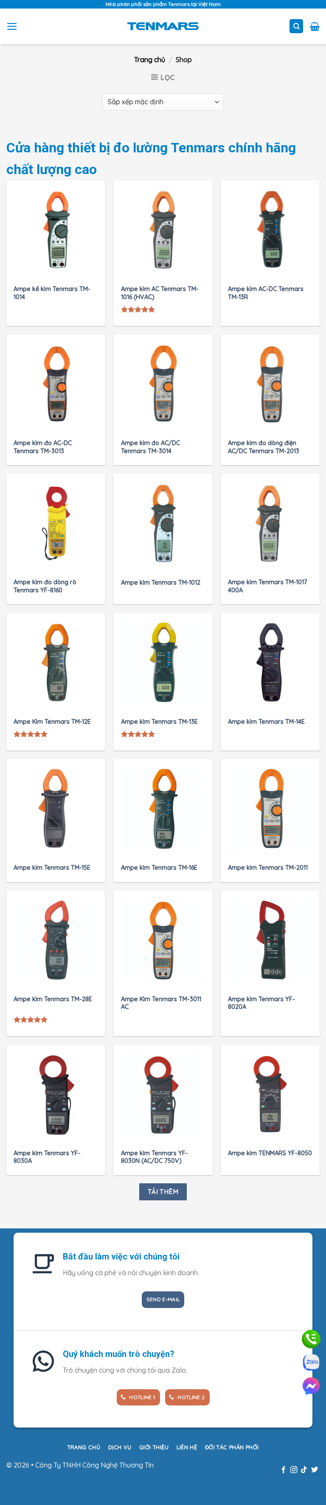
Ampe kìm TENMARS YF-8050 (270, 1153)
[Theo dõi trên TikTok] (304, 1470)
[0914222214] (311, 1339)
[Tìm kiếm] (296, 26)
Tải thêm (163, 1191)
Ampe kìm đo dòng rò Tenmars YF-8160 (45, 586)
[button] (12, 26)
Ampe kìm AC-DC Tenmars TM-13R (266, 293)
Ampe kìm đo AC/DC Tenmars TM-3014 (150, 447)
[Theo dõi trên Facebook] (283, 1470)
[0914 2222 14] (311, 1362)
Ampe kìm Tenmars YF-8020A (261, 1003)
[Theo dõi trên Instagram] (293, 1470)
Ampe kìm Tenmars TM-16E (159, 867)
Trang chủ (149, 59)
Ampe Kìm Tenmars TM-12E (52, 721)
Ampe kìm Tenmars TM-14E (266, 721)
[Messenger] (311, 1385)
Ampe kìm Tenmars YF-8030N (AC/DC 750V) (154, 1157)
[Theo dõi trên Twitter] (314, 1470)
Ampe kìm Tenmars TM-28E (53, 999)
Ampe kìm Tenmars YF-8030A (47, 1157)
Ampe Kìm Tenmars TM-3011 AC (161, 1003)
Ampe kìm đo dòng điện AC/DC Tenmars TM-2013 (263, 447)
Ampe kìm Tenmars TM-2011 (268, 867)
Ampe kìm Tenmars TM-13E (159, 721)
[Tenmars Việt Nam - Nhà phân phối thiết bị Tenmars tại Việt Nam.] (163, 26)
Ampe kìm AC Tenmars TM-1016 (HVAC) (160, 293)
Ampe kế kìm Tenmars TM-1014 (52, 293)
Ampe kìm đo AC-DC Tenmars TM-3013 (43, 447)
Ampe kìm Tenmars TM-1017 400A (267, 586)
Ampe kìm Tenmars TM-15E (52, 867)
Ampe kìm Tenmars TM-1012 (160, 582)
